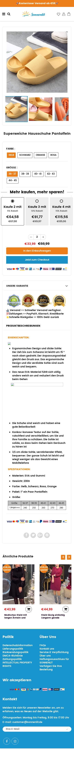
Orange (40, 155)
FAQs (43, 645)
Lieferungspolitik (13, 649)
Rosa (53, 155)
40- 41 (38, 174)
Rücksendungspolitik (15, 652)
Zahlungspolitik (12, 659)
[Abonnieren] (67, 729)
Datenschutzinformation (18, 645)
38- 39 (25, 174)
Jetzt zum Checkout (37, 260)
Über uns (45, 656)
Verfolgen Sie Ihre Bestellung (51, 668)
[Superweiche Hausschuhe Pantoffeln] (37, 62)
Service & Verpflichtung (54, 652)
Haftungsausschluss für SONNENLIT (54, 661)
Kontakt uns (47, 649)
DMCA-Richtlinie (13, 656)
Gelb (11, 155)
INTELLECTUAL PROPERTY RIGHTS (17, 664)
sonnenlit (49, 755)
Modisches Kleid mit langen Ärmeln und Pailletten (12, 617)
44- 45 (13, 180)
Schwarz (24, 155)
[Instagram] (15, 741)
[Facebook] (6, 741)
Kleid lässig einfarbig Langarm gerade (49, 616)
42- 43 (51, 174)
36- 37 (12, 174)
